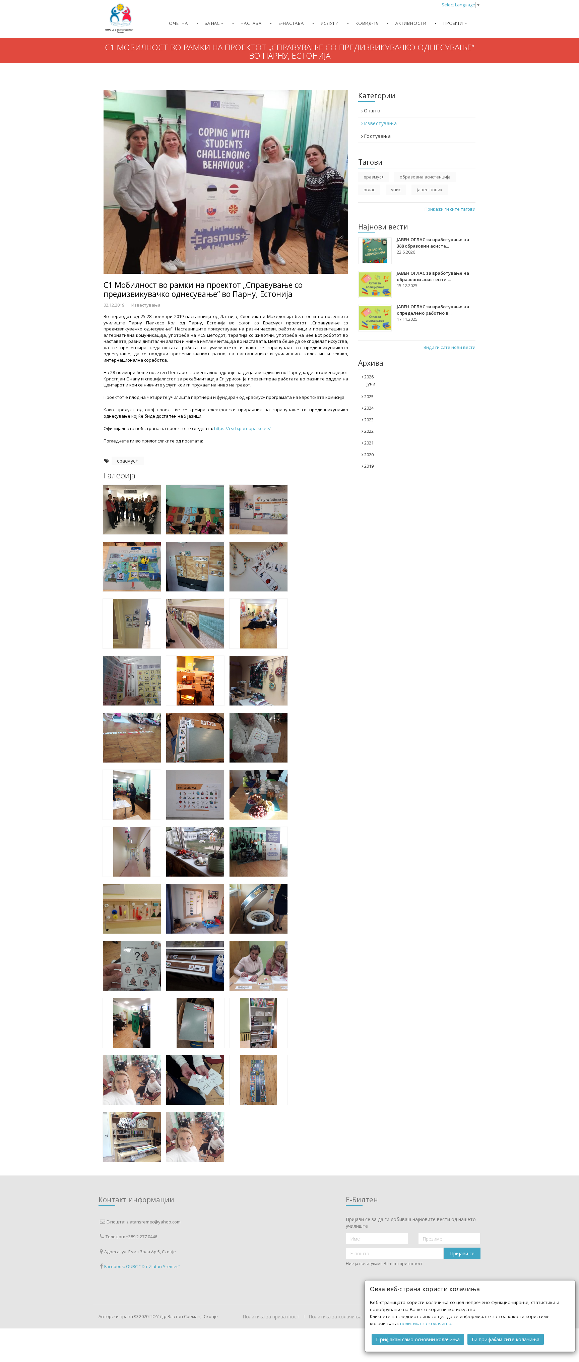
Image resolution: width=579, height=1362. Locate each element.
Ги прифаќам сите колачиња (505, 1339)
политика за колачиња (425, 1323)
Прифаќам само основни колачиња (418, 1339)
